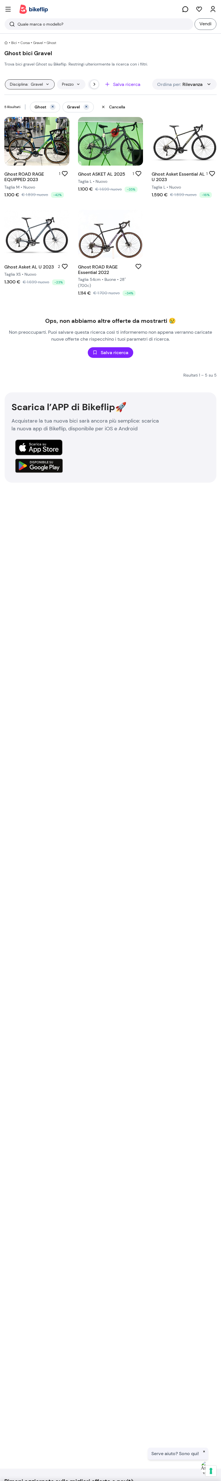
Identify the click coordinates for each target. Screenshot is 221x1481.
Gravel (38, 43)
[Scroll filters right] (94, 84)
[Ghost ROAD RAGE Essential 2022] (110, 234)
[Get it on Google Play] (39, 465)
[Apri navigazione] (8, 9)
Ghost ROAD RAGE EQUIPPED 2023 (24, 177)
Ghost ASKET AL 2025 (101, 174)
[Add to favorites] (64, 173)
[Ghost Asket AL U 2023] (36, 234)
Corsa (25, 43)
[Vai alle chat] (185, 9)
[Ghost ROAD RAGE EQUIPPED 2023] (36, 141)
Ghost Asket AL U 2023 (29, 267)
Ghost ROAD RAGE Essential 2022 (98, 269)
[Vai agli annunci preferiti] (199, 9)
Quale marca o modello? (40, 24)
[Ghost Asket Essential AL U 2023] (184, 141)
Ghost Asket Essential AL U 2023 (178, 177)
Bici (14, 43)
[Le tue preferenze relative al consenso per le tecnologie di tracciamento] (210, 1470)
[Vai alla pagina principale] (33, 9)
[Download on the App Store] (39, 447)
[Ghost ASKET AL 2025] (110, 141)
